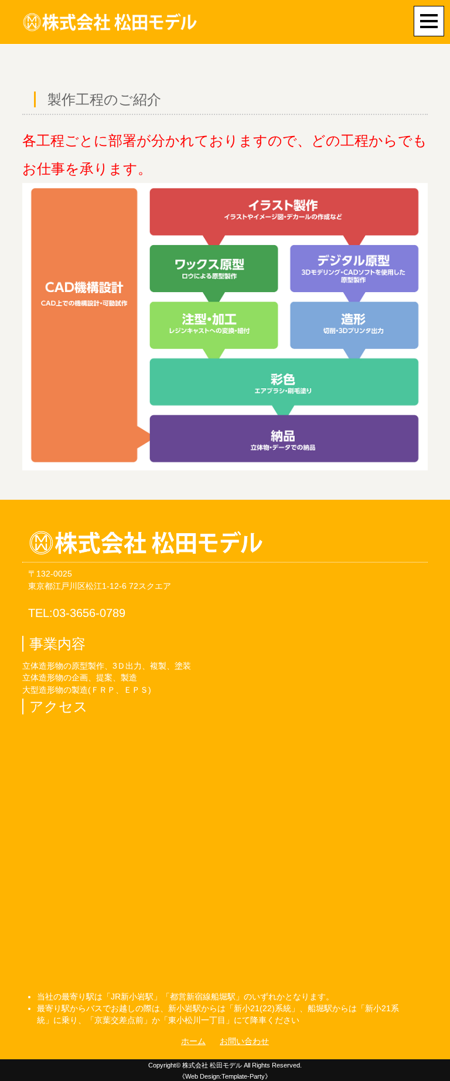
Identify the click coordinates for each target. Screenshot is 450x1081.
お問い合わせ (244, 1041)
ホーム (193, 1041)
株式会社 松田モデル (212, 1065)
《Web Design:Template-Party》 (225, 1076)
